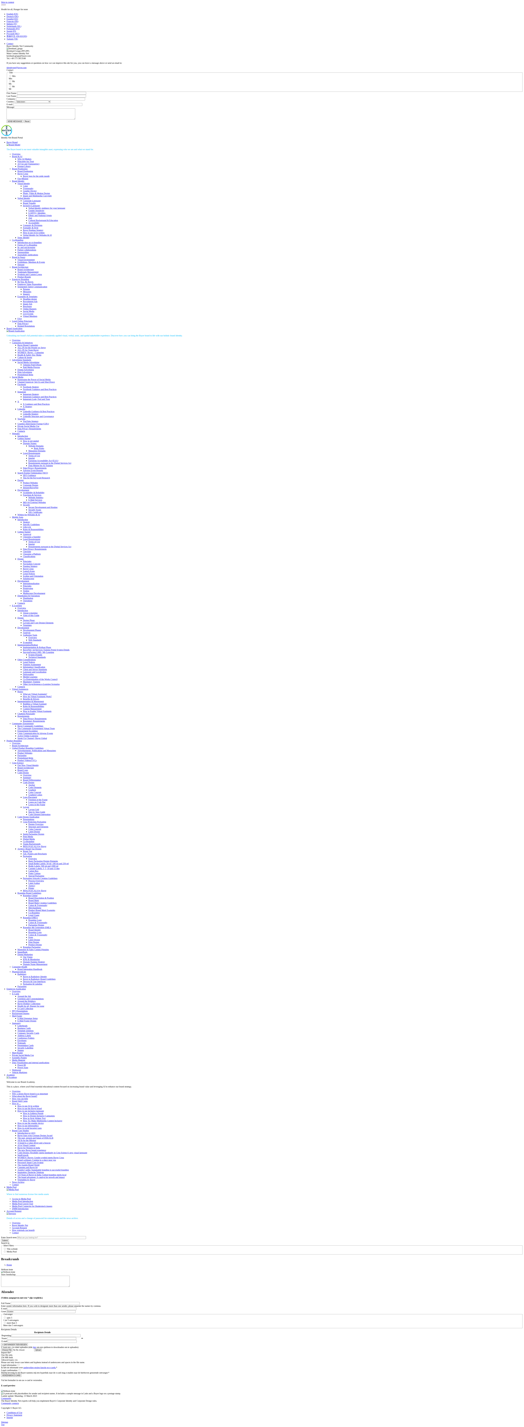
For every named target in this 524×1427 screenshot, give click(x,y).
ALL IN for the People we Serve (31, 347)
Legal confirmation (9, 1370)
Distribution (28, 598)
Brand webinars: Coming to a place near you (36, 1160)
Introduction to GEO (26, 1133)
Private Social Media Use (28, 426)
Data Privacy (23, 323)
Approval (27, 534)
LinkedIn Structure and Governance (38, 416)
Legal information (9, 1365)
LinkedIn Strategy (30, 414)
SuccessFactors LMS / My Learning (38, 652)
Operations (27, 601)
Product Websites (30, 483)
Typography (28, 188)
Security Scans (34, 510)
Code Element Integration (39, 814)
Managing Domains (36, 451)
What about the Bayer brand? (24, 1096)
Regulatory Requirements (34, 721)
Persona (26, 289)
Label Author (34, 883)
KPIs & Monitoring (31, 959)
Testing (26, 591)
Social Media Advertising (28, 362)
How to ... (16, 1103)
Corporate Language (32, 201)
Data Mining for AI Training (40, 465)
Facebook (21, 384)
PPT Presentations (20, 1011)
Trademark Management (27, 272)
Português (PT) (13, 29)
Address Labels (24, 1035)
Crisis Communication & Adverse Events (35, 733)
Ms (13, 81)
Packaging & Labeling (32, 984)
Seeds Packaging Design (33, 834)
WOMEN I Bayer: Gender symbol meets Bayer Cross (40, 1157)
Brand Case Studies (20, 1130)
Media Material (18, 1060)
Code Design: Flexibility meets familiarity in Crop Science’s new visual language (52, 1153)
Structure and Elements (38, 827)
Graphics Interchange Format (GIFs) (33, 424)
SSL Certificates (35, 512)
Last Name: (12, 96)
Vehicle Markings (19, 1072)
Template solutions (25, 1031)
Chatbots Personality (26, 714)
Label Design (34, 831)
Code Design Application (28, 817)
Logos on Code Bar (36, 802)
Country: (10, 101)
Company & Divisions (32, 225)
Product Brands (24, 277)
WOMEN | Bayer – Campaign (30, 352)
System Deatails (35, 655)
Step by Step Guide (36, 812)
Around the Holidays (26, 1001)
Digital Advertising (25, 370)
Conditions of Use (14, 1412)
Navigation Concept (31, 564)
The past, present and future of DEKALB (35, 1138)
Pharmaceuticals (19, 972)
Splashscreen (28, 578)
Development (23, 490)
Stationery (16, 1023)
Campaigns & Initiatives (22, 343)
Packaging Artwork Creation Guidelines (40, 878)
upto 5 (9, 1318)
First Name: (12, 93)
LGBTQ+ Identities (36, 213)
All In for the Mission (26, 1140)
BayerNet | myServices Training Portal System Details (46, 650)
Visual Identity (23, 183)
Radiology (21, 974)
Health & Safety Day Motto (29, 355)
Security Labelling (25, 1048)
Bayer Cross (22, 174)
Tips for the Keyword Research (36, 478)
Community (6, 1398)
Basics (20, 691)
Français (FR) (12, 21)
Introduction (22, 436)
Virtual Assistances (20, 689)
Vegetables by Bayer (26, 1180)
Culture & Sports (24, 357)
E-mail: (10, 104)
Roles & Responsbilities (33, 529)
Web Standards (34, 640)
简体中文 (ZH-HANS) (17, 36)
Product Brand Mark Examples (41, 910)
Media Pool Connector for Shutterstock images (32, 1206)
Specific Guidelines (31, 524)
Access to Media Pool (21, 1199)
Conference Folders (25, 1038)
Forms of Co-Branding (27, 245)
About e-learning (30, 613)
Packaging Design (36, 925)
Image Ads (27, 304)
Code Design (23, 773)
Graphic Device (30, 191)
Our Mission (22, 178)
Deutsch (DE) (13, 16)
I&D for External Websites (34, 502)
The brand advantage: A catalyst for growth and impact (41, 1177)
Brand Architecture (20, 267)
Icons (30, 937)
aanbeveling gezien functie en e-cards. (39, 1367)
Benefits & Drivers (31, 699)
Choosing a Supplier (32, 537)
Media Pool (12, 1187)
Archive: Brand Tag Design (29, 849)
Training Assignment (32, 664)
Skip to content (7, 2)
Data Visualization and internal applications (30, 1062)
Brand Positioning (20, 169)
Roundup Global (30, 895)
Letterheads (22, 1026)
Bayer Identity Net (20, 1225)
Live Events (28, 314)
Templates (27, 625)
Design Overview (36, 824)
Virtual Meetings (30, 316)
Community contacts (10, 1403)
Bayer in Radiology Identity (35, 976)
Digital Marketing (25, 954)
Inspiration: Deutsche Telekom (30, 1172)
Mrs (14, 76)
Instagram (21, 392)
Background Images (20, 1013)
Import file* (6, 1352)
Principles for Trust (25, 161)
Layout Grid (33, 809)
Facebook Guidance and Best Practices (39, 389)
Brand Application (14, 328)
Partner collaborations (26, 250)
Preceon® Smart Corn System (30, 1162)
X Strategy (27, 406)
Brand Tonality (29, 203)
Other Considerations (26, 659)
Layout (26, 807)
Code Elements (34, 787)
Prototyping (28, 588)
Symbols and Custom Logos (29, 274)
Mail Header (17, 1053)
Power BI (21, 1065)
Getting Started (23, 438)
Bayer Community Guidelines (30, 726)
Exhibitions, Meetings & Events (31, 262)
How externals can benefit (23, 1230)
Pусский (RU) (13, 33)
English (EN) (12, 14)
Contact (10, 43)
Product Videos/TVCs (27, 760)
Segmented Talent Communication (32, 287)
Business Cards (24, 1028)
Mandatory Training (31, 682)
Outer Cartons (34, 873)
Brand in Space (18, 257)
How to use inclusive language (30, 1111)
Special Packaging (36, 876)
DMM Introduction (20, 1209)
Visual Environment (26, 260)
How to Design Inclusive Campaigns (39, 1116)
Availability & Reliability (33, 492)
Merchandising (34, 908)
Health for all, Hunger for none (30, 1006)
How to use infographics (28, 1126)
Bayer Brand (12, 142)
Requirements (23, 716)
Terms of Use (34, 456)
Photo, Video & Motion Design (36, 193)
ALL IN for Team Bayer (28, 350)
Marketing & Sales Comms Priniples (33, 949)
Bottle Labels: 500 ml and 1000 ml (43, 866)
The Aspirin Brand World (28, 1165)
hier (34, 1347)
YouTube (21, 419)
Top (3, 1424)
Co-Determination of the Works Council (40, 679)
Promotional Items (25, 374)
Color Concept (34, 792)
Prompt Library (24, 166)
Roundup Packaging (32, 947)
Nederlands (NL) (14, 26)
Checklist (27, 551)
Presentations (28, 819)
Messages (27, 291)
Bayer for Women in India (28, 1148)
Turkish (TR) (12, 39)
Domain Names (29, 443)
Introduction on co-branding (29, 242)
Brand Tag (27, 851)
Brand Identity (18, 181)
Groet (3, 1311)
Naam (4, 1338)
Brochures (27, 306)
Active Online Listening (27, 736)
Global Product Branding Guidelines (28, 748)
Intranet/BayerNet (30, 487)
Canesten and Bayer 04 (27, 1167)
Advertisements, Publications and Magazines (36, 750)
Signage (20, 264)
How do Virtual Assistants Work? (37, 696)
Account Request (14, 1211)
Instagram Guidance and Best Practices (39, 397)
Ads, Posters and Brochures (35, 854)
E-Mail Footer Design (26, 1021)
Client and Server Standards (35, 669)
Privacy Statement (14, 1415)
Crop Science (18, 763)
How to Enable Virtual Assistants (37, 711)
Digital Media (29, 839)
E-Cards (15, 994)
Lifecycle (27, 527)
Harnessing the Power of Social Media (34, 379)
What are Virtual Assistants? (35, 694)
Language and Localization (34, 672)
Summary (27, 777)
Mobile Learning (30, 677)
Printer (31, 888)
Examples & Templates (27, 296)
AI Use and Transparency (28, 164)
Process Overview (36, 881)
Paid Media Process (31, 367)
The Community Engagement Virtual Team (36, 728)
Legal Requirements (31, 453)
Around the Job (24, 996)
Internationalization (31, 583)
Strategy (26, 522)
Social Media (28, 311)
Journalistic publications (27, 255)
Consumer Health (19, 967)
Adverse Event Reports (33, 470)
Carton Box (33, 871)
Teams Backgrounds (32, 844)
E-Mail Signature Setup (27, 1018)
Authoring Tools (30, 635)
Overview (16, 154)
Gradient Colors (35, 795)
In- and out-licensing (26, 247)
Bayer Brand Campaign (27, 345)
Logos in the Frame (36, 804)
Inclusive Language (31, 205)
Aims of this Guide (31, 615)
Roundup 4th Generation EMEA (37, 927)
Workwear (16, 1070)
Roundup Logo (35, 920)
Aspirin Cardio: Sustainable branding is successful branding (43, 1170)
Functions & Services (32, 495)
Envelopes (21, 1040)
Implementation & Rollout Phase (37, 647)
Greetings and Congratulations (30, 999)
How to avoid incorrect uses (29, 1128)
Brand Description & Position (41, 898)
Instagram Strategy (31, 394)
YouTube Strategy (30, 421)
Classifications (29, 556)
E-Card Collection (25, 1008)
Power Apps (22, 1067)
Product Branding (14, 741)
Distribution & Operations (28, 596)
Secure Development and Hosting (42, 507)
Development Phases (32, 630)
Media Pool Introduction (22, 1201)
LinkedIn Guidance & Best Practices (38, 411)
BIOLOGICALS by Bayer (34, 846)
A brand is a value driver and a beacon (33, 1143)
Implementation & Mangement (30, 701)
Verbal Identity (23, 198)
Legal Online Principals (22, 321)
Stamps (20, 1050)
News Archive (18, 1182)
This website (12, 1249)
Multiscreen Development (34, 593)
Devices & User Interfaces (34, 981)
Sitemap (4, 1422)
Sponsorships (23, 252)
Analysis (26, 632)
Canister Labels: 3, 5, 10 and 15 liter (44, 868)
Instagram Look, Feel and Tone (36, 399)
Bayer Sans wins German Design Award (34, 1135)
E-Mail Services (35, 500)
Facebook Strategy (31, 387)
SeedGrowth (22, 1155)
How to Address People (33, 1113)
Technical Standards (37, 657)
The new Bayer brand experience (31, 1150)
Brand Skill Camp (20, 1101)
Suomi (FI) (11, 31)
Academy (11, 1075)
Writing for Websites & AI (28, 515)
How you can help (20, 1098)
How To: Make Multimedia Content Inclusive (42, 1121)
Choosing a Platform (32, 554)
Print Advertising (24, 372)
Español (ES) (12, 19)
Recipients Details (9, 1329)
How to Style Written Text (34, 1118)
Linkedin (21, 409)
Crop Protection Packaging (34, 822)
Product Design (35, 945)
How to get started (31, 441)
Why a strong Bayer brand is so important (30, 1094)
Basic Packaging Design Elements (43, 861)
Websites (16, 433)
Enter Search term (9, 1237)
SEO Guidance (29, 475)
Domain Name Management (35, 964)
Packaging (21, 755)
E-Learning (17, 605)
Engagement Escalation (27, 731)
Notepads (21, 1043)
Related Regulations (26, 326)
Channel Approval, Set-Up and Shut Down (36, 382)
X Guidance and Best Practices (36, 404)
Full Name (5, 1303)
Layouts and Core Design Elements (38, 623)
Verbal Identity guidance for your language (46, 208)
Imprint (31, 458)
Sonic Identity (23, 237)
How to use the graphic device (30, 1123)
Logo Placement (30, 797)
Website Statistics (35, 497)
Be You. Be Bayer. (25, 282)
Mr (13, 86)
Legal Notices (29, 573)
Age (30, 218)
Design (20, 480)
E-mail (4, 1308)
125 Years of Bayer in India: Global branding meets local (41, 1175)
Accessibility (33, 223)
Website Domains (36, 446)
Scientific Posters (19, 1058)
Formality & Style (30, 228)
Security (26, 505)
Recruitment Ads (30, 301)
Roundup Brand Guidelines (29, 893)
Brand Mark (33, 900)
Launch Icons (29, 571)
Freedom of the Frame (37, 800)
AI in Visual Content (26, 1145)
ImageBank (22, 952)
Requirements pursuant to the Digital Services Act (49, 463)
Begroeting (6, 1335)
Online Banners (29, 309)
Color (25, 186)
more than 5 (12, 1323)
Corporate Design (30, 485)
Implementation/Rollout (27, 645)
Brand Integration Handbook (29, 969)
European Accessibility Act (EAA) (43, 460)
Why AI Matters (24, 159)
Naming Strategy (30, 566)
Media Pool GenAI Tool (22, 1204)
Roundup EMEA (30, 917)
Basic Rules (39, 448)
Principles (27, 561)
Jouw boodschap (8, 1274)
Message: (11, 107)
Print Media (28, 836)
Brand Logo (22, 770)
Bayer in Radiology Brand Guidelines (39, 979)
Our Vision (27, 957)
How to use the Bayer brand (29, 1108)
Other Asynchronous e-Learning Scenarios (41, 684)
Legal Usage (33, 915)
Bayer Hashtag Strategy (33, 230)
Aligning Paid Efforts (32, 365)
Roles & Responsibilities (33, 706)
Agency (31, 886)
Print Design (33, 942)
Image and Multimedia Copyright (37, 196)
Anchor (31, 785)
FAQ (19, 319)
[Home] (6, 135)
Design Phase (29, 620)
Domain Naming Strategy (34, 962)
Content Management (32, 709)
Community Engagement (23, 723)
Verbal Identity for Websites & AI (37, 235)
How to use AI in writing (33, 233)
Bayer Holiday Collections (28, 1003)
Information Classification (34, 667)
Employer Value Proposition (29, 284)
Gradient (32, 790)
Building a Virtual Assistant (35, 704)
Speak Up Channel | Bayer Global (32, 738)
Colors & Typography (37, 905)
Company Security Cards (28, 1033)
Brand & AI (17, 156)
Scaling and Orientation (33, 576)
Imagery (26, 294)
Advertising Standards (21, 360)
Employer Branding (20, 279)
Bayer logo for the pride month (36, 176)
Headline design (30, 299)
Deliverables (28, 674)
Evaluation (27, 642)
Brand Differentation (32, 780)
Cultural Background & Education (43, 220)
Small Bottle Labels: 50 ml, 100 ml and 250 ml (48, 863)
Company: (11, 99)
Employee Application (16, 989)
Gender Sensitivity (36, 210)
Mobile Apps (17, 517)
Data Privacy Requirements (29, 429)
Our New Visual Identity (28, 765)
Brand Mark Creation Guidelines (42, 903)
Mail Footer (17, 1016)
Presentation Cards (25, 1045)
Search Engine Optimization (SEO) (32, 473)
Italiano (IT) (12, 24)
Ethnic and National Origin (40, 215)
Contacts (21, 431)
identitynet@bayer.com (16, 67)
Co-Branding (17, 240)
